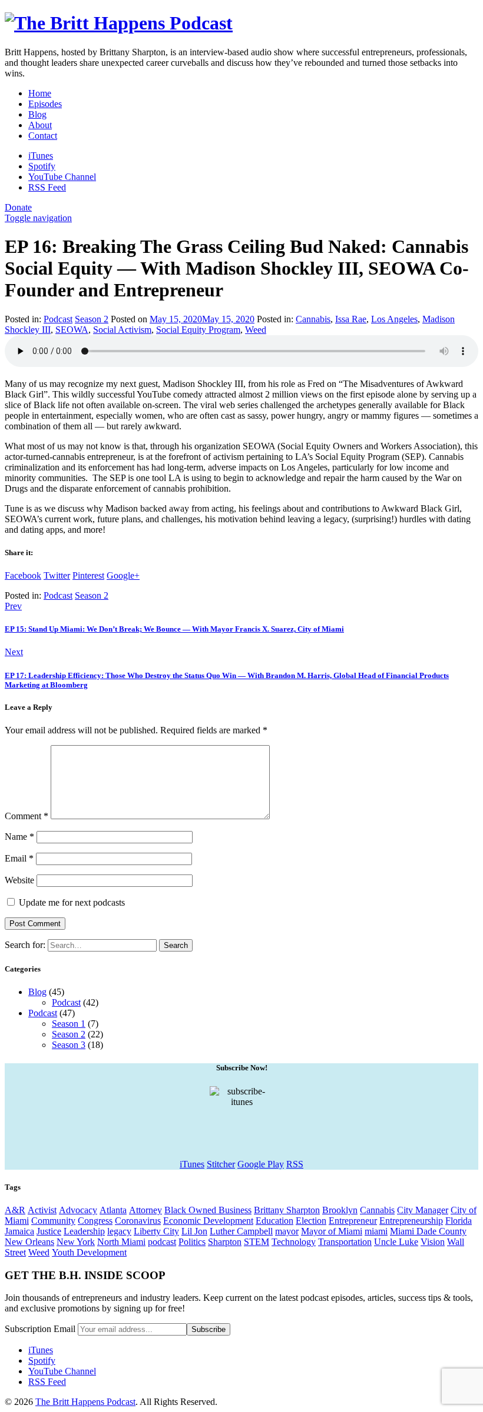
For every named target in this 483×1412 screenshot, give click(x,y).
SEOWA (71, 330)
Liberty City (156, 1231)
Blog (37, 114)
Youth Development (89, 1252)
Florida (458, 1221)
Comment (26, 816)
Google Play (260, 1164)
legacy (119, 1231)
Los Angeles (394, 319)
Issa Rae (350, 319)
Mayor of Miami (331, 1231)
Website (19, 880)
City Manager (422, 1210)
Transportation (345, 1242)
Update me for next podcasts (70, 902)
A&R (15, 1210)
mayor (287, 1231)
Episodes (45, 104)
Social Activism (122, 330)
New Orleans (29, 1242)
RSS (294, 1164)
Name (19, 837)
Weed (255, 330)
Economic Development (208, 1221)
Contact (42, 136)
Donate (18, 207)
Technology (294, 1242)
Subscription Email (40, 1329)
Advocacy (78, 1210)
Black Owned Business (208, 1210)
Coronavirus (138, 1221)
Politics (192, 1242)
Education (274, 1221)
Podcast (58, 319)
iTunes (192, 1164)
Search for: (25, 945)
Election (311, 1221)
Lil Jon (194, 1231)
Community (53, 1221)
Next (14, 652)
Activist (42, 1210)
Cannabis (313, 319)
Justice (49, 1231)
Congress (95, 1221)
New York (76, 1242)
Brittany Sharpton (287, 1210)
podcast (162, 1242)
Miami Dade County (428, 1231)
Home (39, 93)
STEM (256, 1242)
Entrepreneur (353, 1221)
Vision (433, 1242)
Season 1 (68, 1024)
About (40, 125)
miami (376, 1231)
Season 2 (91, 319)
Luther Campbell (241, 1231)
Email (19, 858)
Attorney (145, 1210)
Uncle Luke (396, 1242)
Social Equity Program (198, 330)
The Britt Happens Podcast (85, 1402)
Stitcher (221, 1164)
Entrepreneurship (411, 1221)
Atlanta (113, 1210)
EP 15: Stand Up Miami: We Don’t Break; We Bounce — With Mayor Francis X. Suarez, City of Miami (174, 629)
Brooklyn (340, 1210)
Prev (13, 606)
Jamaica (19, 1231)
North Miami (121, 1242)
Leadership (84, 1231)
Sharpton (225, 1242)
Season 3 (68, 1045)
